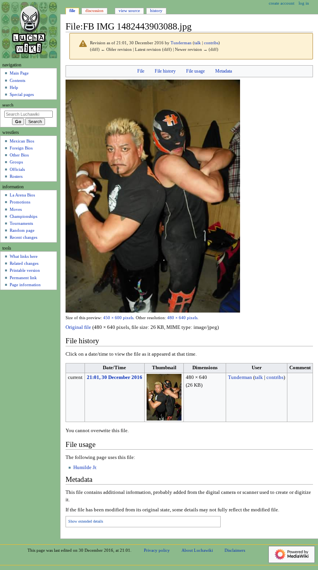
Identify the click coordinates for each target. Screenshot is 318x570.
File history (165, 71)
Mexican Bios (22, 141)
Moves (16, 209)
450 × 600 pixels (118, 318)
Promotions (20, 202)
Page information (25, 284)
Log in (304, 3)
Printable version (25, 270)
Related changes (24, 263)
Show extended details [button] (85, 521)
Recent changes (23, 237)
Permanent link (23, 277)
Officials (17, 169)
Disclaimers (235, 550)
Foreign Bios (21, 148)
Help (14, 87)
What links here (24, 256)
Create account (281, 3)
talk (197, 43)
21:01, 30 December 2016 (114, 377)
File (140, 71)
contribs (211, 43)
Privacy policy (157, 550)
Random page (22, 230)
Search (8, 105)
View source (129, 10)
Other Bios (19, 155)
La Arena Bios (22, 195)
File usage (195, 71)
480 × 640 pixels (182, 318)
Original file (78, 327)
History (156, 10)
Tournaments (21, 223)
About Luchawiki (197, 550)
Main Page (19, 73)
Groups (16, 162)
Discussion (94, 10)
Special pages (22, 94)
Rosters (16, 176)
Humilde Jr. (85, 467)
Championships (23, 216)
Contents (17, 80)
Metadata (223, 71)
